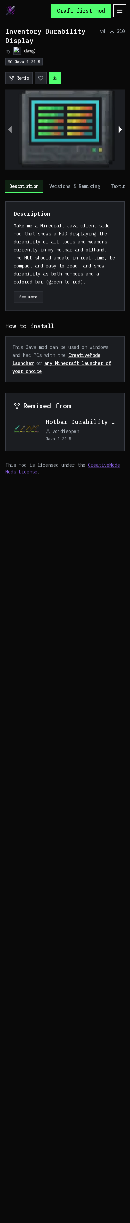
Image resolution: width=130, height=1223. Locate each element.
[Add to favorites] (41, 78)
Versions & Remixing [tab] (74, 186)
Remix (22, 78)
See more (28, 296)
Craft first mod (81, 10)
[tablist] (65, 186)
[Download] (55, 78)
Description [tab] (24, 186)
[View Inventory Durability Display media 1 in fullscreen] (65, 129)
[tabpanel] (65, 338)
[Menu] (119, 10)
